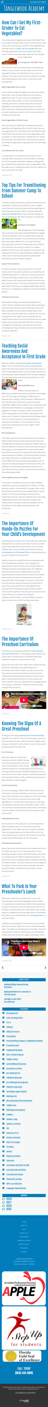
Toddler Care (11, 1105)
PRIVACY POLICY (24, 1244)
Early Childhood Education (16, 1064)
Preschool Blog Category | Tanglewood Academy (24, 1041)
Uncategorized (12, 1013)
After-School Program (15, 1055)
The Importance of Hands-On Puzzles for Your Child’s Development (23, 529)
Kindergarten (11, 1096)
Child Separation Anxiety (15, 1110)
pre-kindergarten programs (17, 1082)
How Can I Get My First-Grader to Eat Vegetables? (22, 28)
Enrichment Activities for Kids (17, 1165)
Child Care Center (13, 1032)
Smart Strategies (13, 1142)
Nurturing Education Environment (19, 1101)
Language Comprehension (16, 1188)
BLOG (24, 1229)
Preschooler (11, 1036)
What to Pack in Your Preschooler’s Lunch (19, 889)
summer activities (13, 1124)
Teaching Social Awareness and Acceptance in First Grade (24, 351)
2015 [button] (9, 1209)
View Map (24, 1267)
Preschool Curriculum (14, 1174)
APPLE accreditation (14, 1184)
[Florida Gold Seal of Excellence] (24, 1356)
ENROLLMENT (24, 1237)
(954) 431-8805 (39, 2)
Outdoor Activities (13, 1137)
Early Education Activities (16, 1170)
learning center (36, 915)
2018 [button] (9, 1199)
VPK (7, 1128)
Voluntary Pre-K (12, 1133)
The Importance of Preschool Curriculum (20, 641)
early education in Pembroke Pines (16, 552)
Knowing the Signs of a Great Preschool (21, 726)
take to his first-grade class (27, 48)
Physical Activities (13, 1156)
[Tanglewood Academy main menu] (2, 2)
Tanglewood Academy (14, 1050)
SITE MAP (24, 1252)
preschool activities (14, 1068)
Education (10, 1160)
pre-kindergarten (13, 1073)
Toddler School (12, 1059)
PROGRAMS (24, 1248)
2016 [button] (9, 1206)
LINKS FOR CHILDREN (24, 1241)
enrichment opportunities (16, 1091)
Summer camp (11, 1119)
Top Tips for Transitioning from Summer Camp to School (24, 190)
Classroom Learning (14, 1179)
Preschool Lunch (12, 1045)
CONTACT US (24, 1233)
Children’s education (14, 1087)
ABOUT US (24, 1226)
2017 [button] (9, 1202)
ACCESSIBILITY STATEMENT (25, 1392)
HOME (24, 1222)
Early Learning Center (14, 1018)
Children (9, 1027)
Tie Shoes (10, 1147)
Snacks (9, 1151)
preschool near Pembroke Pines (31, 735)
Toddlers (9, 1114)
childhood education (14, 1078)
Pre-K (8, 1022)
